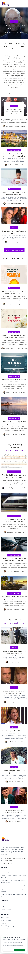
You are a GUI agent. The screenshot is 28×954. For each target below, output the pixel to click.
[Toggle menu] (25, 4)
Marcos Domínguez (6, 909)
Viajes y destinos (5, 928)
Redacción (4, 901)
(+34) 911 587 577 (7, 860)
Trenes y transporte (14, 150)
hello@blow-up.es (7, 863)
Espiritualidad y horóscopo (8, 926)
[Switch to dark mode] (22, 3)
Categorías (5, 914)
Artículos (4, 867)
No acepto (8, 950)
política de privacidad (7, 947)
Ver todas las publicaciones (14, 262)
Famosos (14, 21)
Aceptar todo (20, 950)
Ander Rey (3, 904)
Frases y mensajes (14, 189)
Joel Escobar (4, 907)
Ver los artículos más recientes (14, 250)
